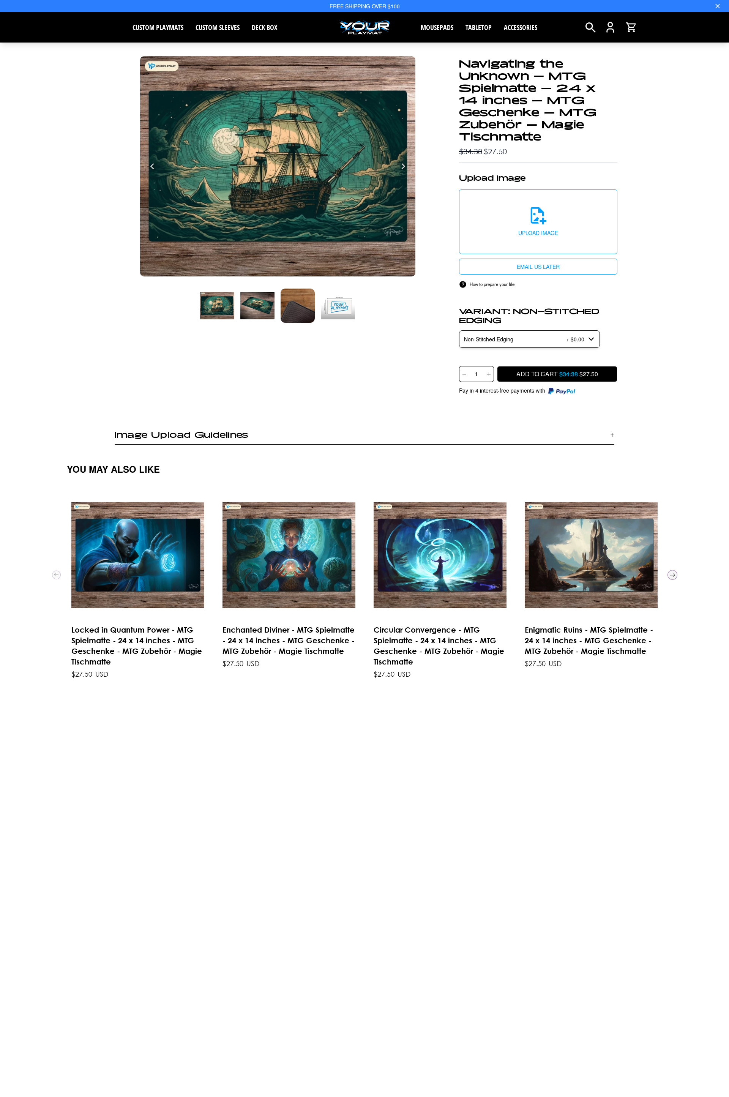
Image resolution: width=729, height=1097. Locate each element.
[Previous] (152, 166)
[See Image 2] (298, 306)
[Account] (610, 27)
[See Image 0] (217, 306)
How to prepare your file (492, 284)
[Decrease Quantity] (464, 374)
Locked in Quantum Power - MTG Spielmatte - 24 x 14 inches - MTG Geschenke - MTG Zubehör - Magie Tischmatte (136, 645)
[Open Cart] (631, 27)
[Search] (590, 27)
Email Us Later (538, 266)
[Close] (717, 6)
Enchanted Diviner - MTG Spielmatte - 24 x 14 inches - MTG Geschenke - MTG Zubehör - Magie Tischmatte (288, 640)
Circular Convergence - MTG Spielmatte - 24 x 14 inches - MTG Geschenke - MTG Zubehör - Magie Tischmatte (439, 645)
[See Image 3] (338, 306)
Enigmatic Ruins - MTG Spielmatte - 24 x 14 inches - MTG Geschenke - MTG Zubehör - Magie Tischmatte (589, 640)
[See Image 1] (257, 306)
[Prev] (56, 575)
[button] (538, 221)
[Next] (403, 166)
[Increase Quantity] (489, 374)
